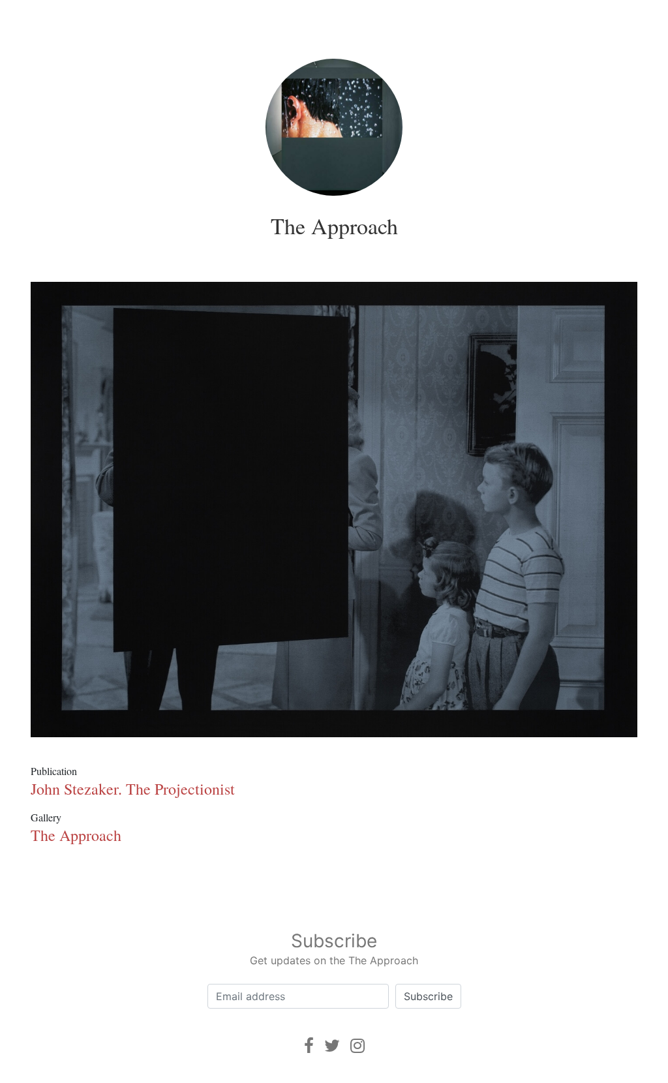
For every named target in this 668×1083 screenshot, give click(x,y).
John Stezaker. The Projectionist (133, 788)
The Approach (334, 226)
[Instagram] (357, 1045)
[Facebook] (309, 1045)
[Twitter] (332, 1045)
